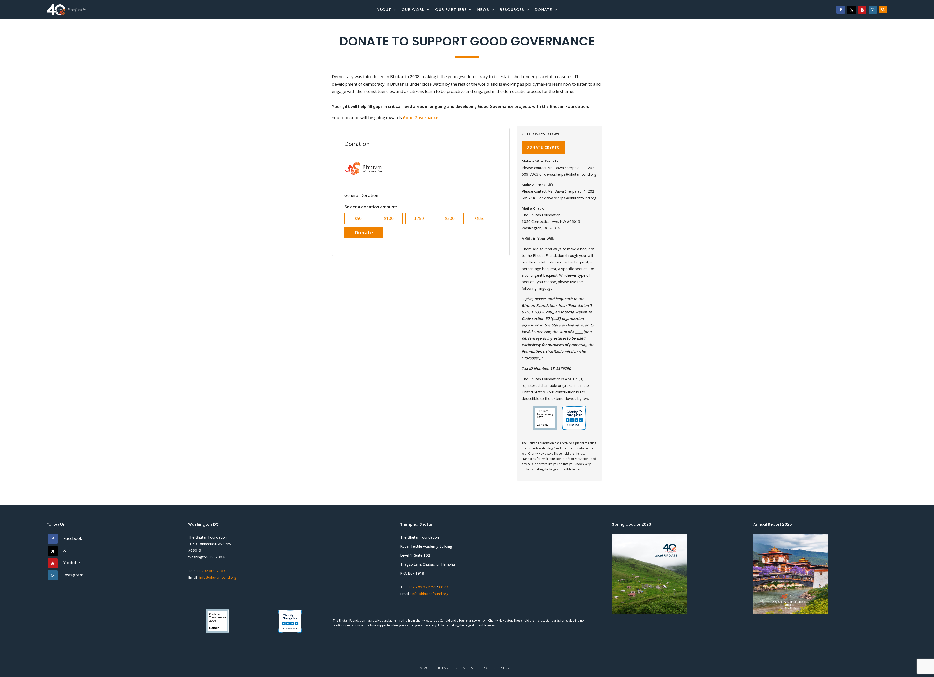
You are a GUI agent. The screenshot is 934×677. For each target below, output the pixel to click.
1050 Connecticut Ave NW (210, 543)
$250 (419, 218)
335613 (444, 587)
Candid (445, 620)
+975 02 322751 (421, 587)
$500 (450, 218)
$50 (358, 218)
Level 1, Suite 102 (415, 555)
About (384, 9)
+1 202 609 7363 (210, 570)
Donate (543, 9)
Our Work (413, 9)
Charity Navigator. (500, 620)
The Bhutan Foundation (207, 537)
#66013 (194, 550)
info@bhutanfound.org (217, 577)
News (483, 9)
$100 (389, 218)
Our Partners (451, 9)
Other (480, 218)
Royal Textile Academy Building (426, 546)
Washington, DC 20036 (207, 556)
